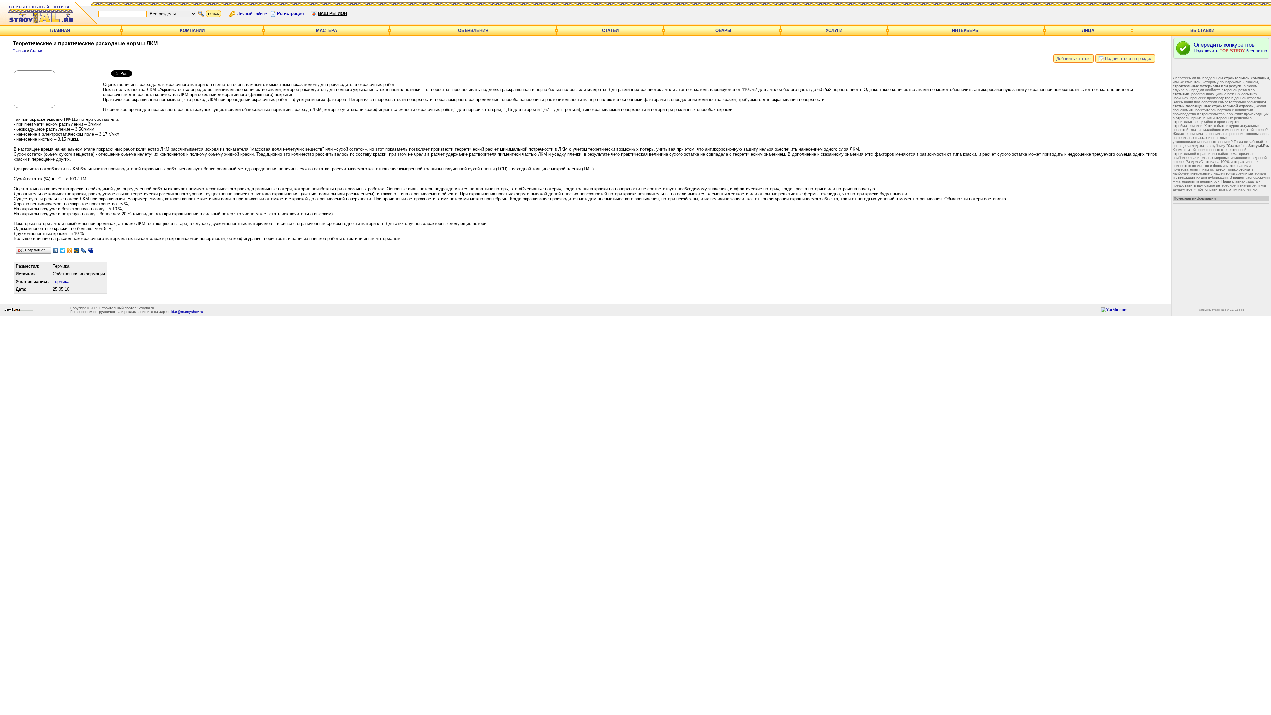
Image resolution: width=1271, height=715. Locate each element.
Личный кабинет (253, 13)
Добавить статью (1073, 58)
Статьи (610, 30)
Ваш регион (332, 13)
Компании (192, 30)
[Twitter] (62, 250)
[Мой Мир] (76, 250)
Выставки (1202, 30)
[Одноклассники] (69, 250)
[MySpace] (90, 250)
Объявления (473, 30)
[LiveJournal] (83, 250)
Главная (60, 30)
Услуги (834, 30)
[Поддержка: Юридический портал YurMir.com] (1114, 309)
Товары (722, 30)
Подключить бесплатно (1230, 47)
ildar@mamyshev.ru (187, 312)
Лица (1088, 30)
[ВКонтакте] (55, 250)
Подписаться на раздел (1128, 58)
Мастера (326, 30)
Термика (61, 281)
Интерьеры (966, 30)
